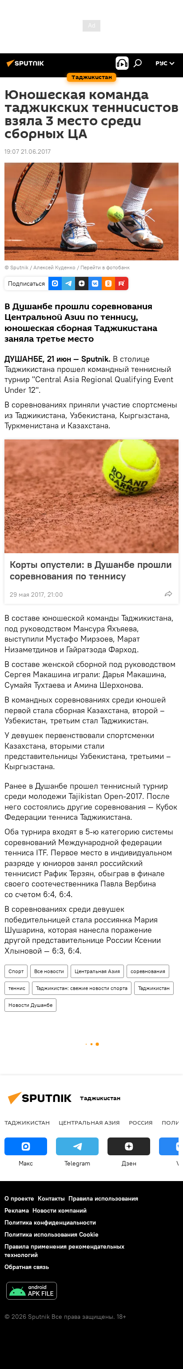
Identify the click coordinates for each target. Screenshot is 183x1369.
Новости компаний (59, 1210)
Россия (141, 1122)
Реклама (16, 1210)
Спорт (16, 971)
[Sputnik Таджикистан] (26, 67)
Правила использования (103, 1198)
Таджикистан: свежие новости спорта (81, 988)
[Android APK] (31, 1292)
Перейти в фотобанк (105, 267)
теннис (16, 988)
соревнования (148, 971)
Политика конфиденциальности (50, 1222)
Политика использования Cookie (51, 1234)
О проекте (19, 1198)
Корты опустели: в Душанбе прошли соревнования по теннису (91, 570)
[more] (168, 594)
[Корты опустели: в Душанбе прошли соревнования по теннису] (91, 496)
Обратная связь (26, 1267)
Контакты (51, 1198)
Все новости (49, 971)
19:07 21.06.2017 (27, 152)
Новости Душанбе (30, 1005)
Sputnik (20, 267)
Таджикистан (154, 988)
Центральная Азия (97, 971)
